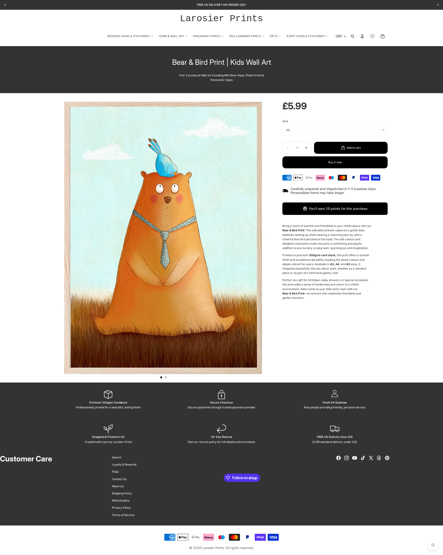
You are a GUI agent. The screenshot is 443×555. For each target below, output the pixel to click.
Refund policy (121, 500)
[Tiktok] (363, 458)
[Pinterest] (387, 458)
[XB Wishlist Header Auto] (372, 36)
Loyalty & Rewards (124, 464)
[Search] (352, 36)
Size (285, 121)
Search (116, 457)
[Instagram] (346, 458)
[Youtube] (354, 458)
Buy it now (335, 162)
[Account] (362, 36)
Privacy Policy (121, 507)
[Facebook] (338, 458)
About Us (118, 486)
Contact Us (119, 479)
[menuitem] (130, 36)
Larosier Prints (221, 19)
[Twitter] (371, 458)
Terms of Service (123, 515)
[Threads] (379, 458)
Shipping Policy (122, 493)
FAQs (115, 471)
